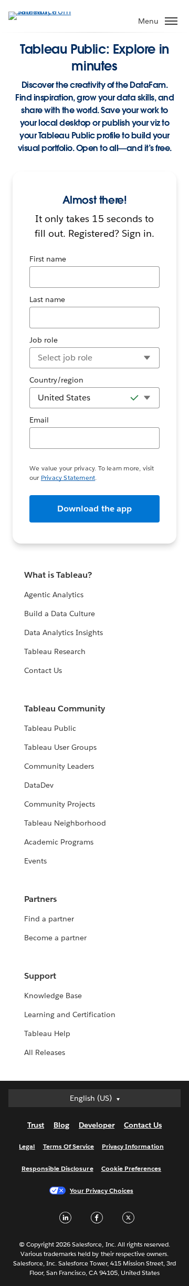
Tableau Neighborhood (65, 823)
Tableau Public (50, 728)
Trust (35, 1125)
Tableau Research (55, 651)
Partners (40, 899)
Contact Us (43, 670)
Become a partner (55, 937)
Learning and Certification (70, 1014)
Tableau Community (64, 708)
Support (40, 975)
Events (35, 861)
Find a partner (49, 918)
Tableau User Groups (60, 747)
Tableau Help (47, 1033)
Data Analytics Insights (63, 632)
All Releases (44, 1052)
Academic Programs (58, 842)
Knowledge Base (53, 995)
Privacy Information (133, 1146)
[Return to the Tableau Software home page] (45, 15)
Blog (61, 1125)
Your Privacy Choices (101, 1190)
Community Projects (59, 804)
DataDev (39, 785)
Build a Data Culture (59, 613)
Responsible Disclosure (57, 1168)
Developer (96, 1125)
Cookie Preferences (131, 1168)
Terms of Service (68, 1146)
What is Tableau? (58, 574)
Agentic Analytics (53, 594)
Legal (27, 1146)
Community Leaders (59, 766)
